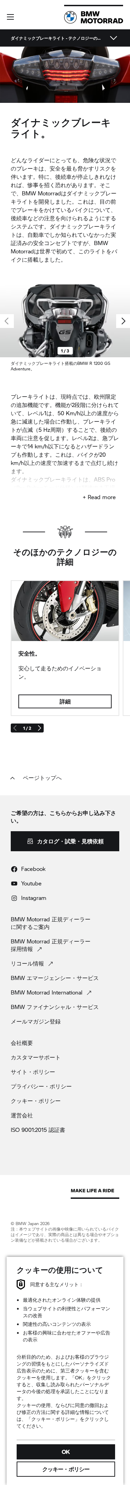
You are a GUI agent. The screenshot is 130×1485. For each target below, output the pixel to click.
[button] (10, 17)
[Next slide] (123, 321)
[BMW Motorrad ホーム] (93, 17)
